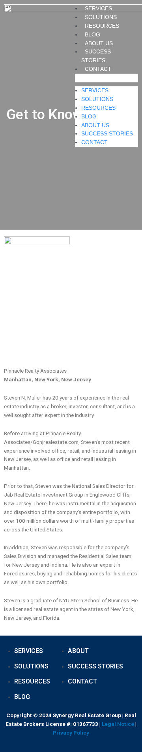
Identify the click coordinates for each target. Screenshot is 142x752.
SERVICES (98, 8)
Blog (92, 34)
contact (98, 69)
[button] (106, 78)
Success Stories (107, 133)
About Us (99, 43)
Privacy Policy (71, 732)
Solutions (101, 17)
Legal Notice (118, 724)
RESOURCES (102, 26)
